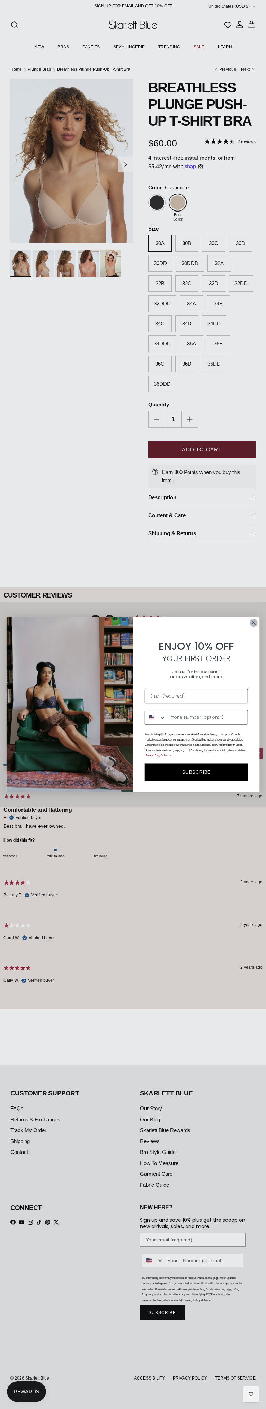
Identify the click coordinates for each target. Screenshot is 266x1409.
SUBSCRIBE (196, 772)
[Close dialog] (253, 622)
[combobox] (155, 717)
